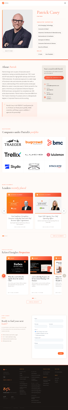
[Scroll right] (64, 275)
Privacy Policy (15, 407)
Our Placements (46, 372)
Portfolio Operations (35, 377)
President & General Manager (35, 398)
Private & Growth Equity (24, 377)
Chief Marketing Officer (36, 388)
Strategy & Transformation (34, 379)
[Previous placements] (4, 211)
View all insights (34, 302)
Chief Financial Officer (35, 387)
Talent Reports (46, 383)
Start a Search (6, 379)
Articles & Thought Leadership (46, 381)
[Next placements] (64, 211)
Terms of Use (22, 407)
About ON (57, 378)
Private (21, 375)
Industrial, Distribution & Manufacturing (49, 32)
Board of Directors (35, 400)
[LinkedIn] (4, 377)
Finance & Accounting (35, 375)
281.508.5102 (50, 94)
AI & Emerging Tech (23, 383)
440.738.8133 (50, 90)
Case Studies (45, 373)
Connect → (49, 98)
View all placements (58, 236)
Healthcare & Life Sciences (23, 388)
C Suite (40, 54)
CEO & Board (34, 373)
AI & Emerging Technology (45, 25)
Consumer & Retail (43, 29)
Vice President (49, 54)
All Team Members (58, 372)
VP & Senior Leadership (36, 402)
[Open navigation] (65, 3)
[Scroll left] (3, 275)
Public (21, 373)
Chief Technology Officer (36, 390)
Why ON (56, 380)
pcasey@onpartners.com (53, 85)
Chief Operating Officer (36, 392)
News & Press (46, 385)
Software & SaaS (23, 394)
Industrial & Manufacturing (22, 391)
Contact (56, 382)
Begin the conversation (53, 77)
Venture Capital (23, 379)
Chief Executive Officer (35, 385)
